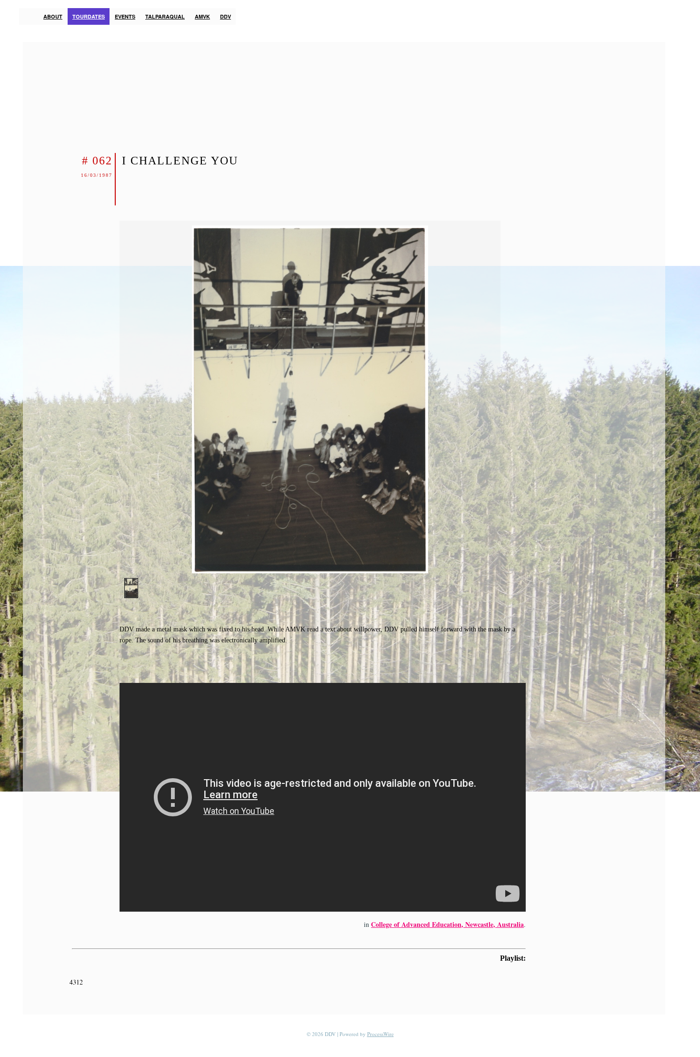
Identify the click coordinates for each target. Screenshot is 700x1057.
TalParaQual (165, 16)
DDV (225, 16)
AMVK (202, 16)
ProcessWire (380, 1033)
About (52, 16)
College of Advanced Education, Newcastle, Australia (447, 924)
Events (125, 16)
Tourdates (88, 16)
